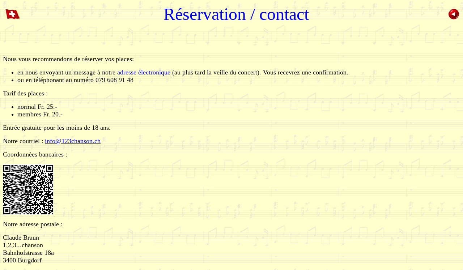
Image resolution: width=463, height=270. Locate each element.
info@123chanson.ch (73, 141)
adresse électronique (143, 72)
